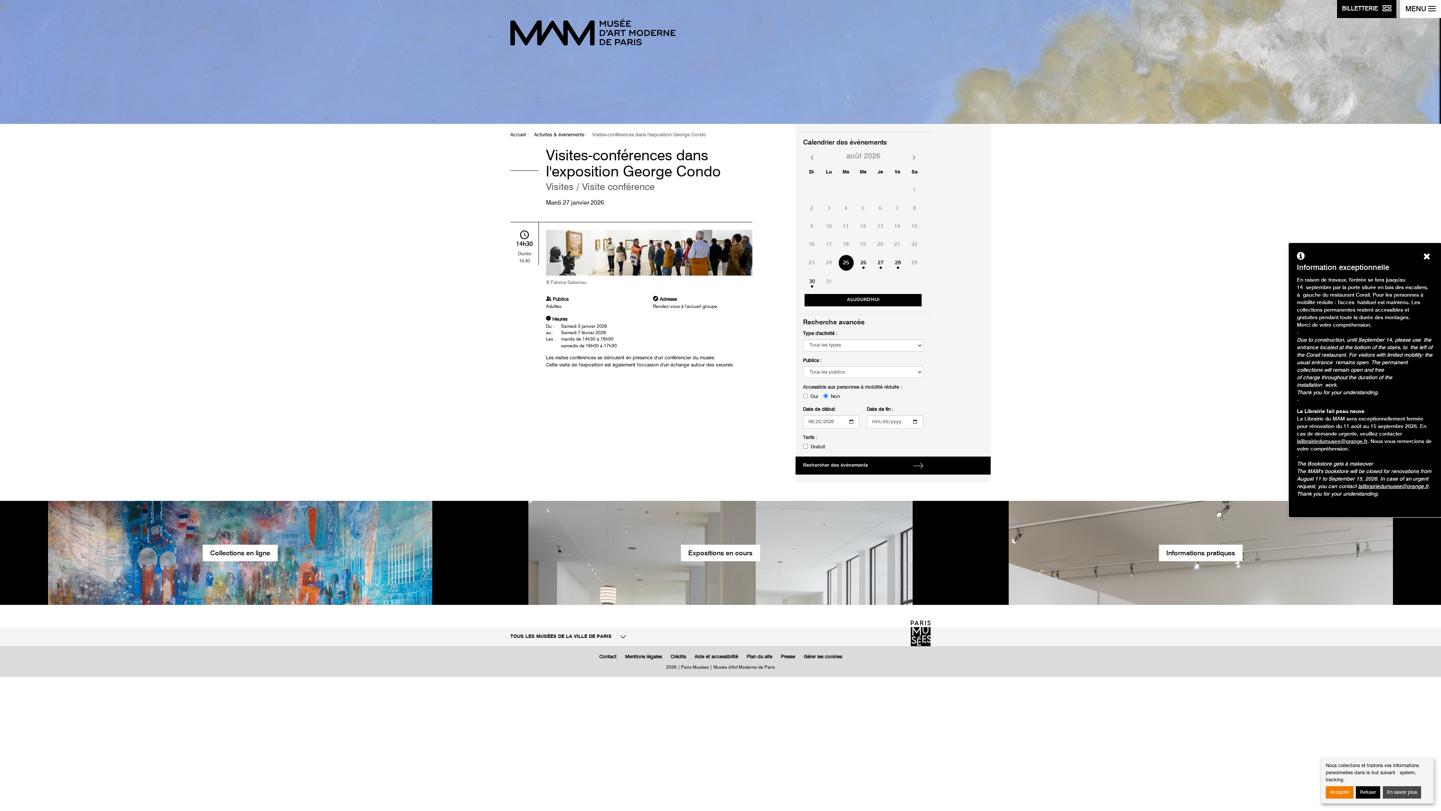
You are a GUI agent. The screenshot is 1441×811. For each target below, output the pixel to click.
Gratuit (818, 447)
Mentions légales (643, 656)
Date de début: (819, 409)
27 (881, 262)
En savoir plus (1402, 792)
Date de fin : (880, 409)
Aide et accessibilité (716, 656)
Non (835, 396)
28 (898, 262)
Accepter (1339, 792)
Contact (608, 656)
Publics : (812, 360)
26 (863, 262)
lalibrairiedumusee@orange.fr (1332, 441)
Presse (788, 656)
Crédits (678, 656)
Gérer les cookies (823, 656)
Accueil (518, 135)
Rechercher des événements (835, 465)
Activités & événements (559, 135)
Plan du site (759, 656)
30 (812, 281)
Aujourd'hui (863, 299)
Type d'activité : (820, 333)
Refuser (1368, 792)
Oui (814, 396)
